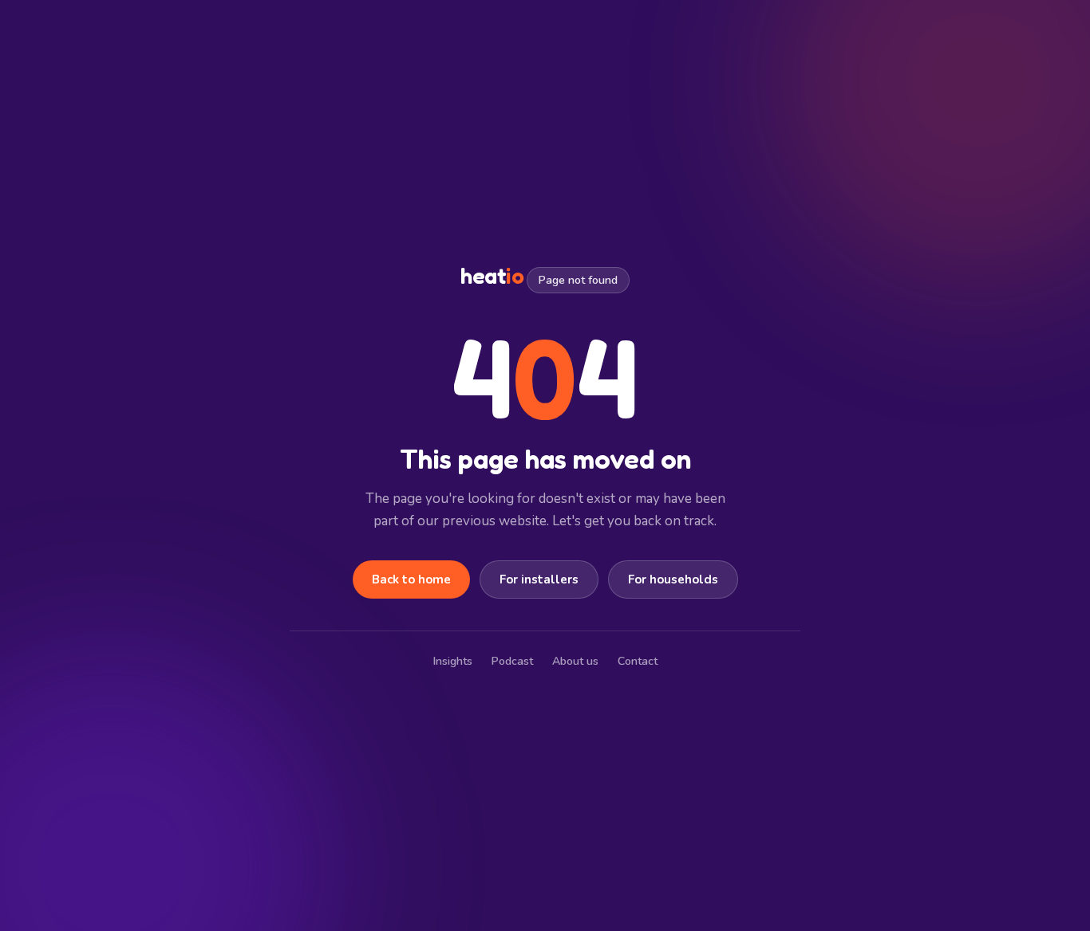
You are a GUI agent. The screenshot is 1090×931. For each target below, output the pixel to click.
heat (491, 275)
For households (673, 579)
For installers (539, 579)
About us (575, 661)
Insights (452, 661)
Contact (638, 661)
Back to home (411, 579)
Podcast (512, 661)
